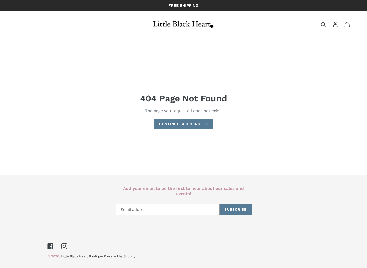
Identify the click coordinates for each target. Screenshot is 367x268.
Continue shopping (179, 124)
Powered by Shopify (119, 256)
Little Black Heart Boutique (82, 256)
